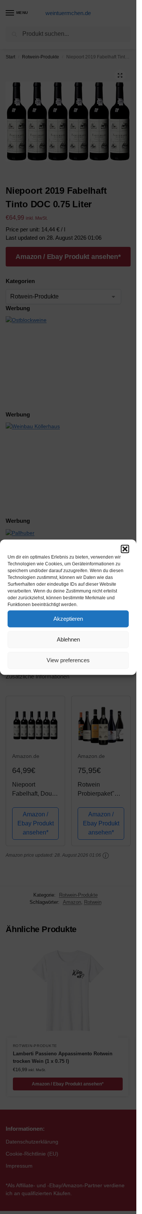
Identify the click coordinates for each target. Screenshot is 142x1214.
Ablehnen (68, 639)
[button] (125, 549)
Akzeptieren (68, 618)
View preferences (68, 660)
